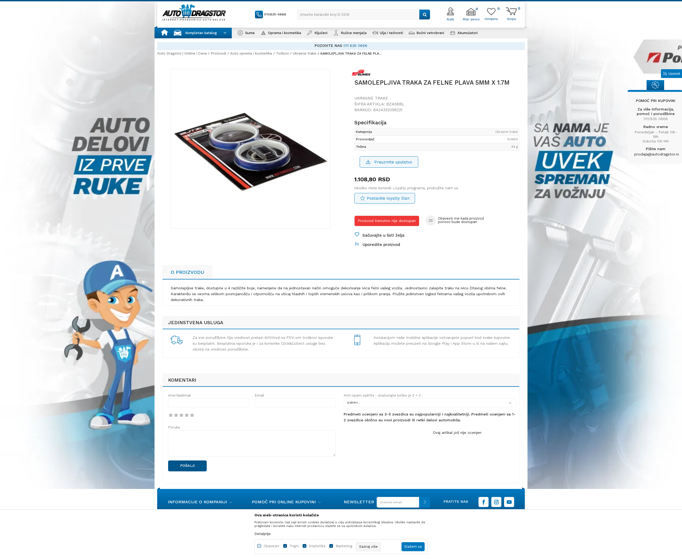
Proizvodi (218, 53)
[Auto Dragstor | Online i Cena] (194, 12)
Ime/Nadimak (179, 395)
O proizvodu (187, 272)
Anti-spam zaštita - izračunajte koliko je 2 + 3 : (383, 395)
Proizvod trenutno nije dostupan (387, 221)
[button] (363, 14)
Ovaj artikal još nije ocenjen (457, 432)
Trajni (294, 546)
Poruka (174, 427)
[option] (378, 45)
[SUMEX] (362, 74)
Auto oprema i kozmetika (251, 53)
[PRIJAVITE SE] (402, 504)
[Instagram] (496, 502)
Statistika (317, 546)
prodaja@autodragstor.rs (656, 154)
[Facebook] (483, 502)
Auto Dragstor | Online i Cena (182, 53)
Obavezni (271, 546)
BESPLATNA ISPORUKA (348, 45)
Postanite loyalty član (388, 198)
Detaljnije (262, 534)
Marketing (344, 546)
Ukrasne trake (304, 53)
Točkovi (282, 53)
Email (259, 395)
